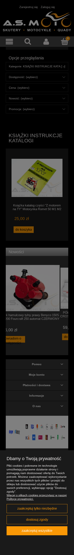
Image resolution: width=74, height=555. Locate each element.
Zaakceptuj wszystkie (37, 530)
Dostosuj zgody (37, 519)
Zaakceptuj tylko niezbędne (37, 508)
